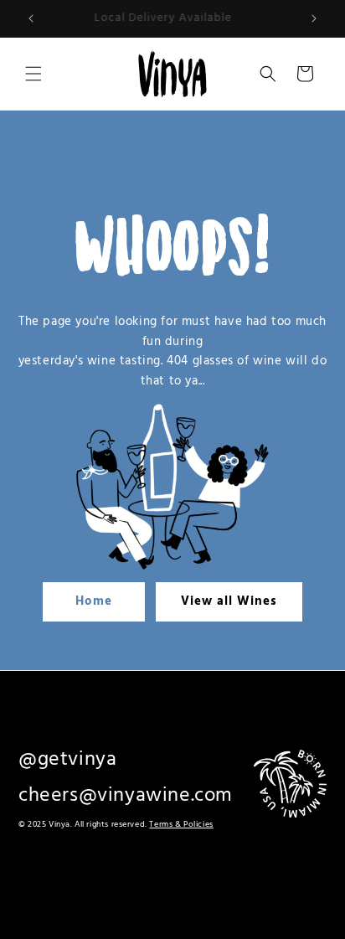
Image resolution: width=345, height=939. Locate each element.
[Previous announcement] (31, 18)
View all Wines (229, 601)
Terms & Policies (181, 824)
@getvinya (67, 760)
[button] (33, 73)
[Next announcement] (314, 18)
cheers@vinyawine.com (125, 796)
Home (93, 601)
